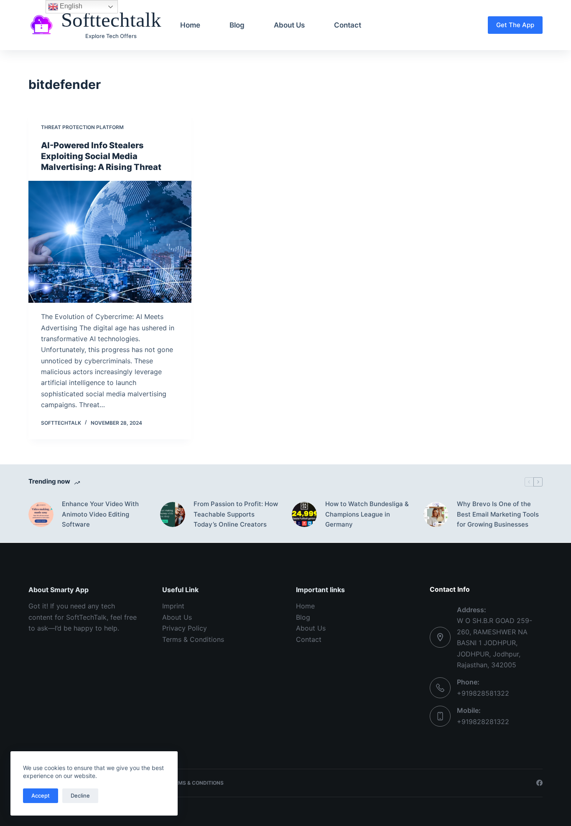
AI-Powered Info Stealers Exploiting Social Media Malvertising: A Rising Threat (101, 156)
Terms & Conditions (193, 639)
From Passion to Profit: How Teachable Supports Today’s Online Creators (236, 514)
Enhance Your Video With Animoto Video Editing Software (100, 514)
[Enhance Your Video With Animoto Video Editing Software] (41, 514)
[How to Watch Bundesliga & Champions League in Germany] (304, 514)
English (70, 6)
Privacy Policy (184, 628)
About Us (289, 25)
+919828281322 (483, 721)
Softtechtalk (111, 19)
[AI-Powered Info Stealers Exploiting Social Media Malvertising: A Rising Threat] (109, 242)
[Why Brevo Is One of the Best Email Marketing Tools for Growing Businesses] (436, 514)
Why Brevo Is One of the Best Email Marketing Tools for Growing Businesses (498, 514)
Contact (347, 25)
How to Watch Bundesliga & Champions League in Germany (367, 514)
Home (190, 25)
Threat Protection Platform (82, 127)
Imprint (173, 606)
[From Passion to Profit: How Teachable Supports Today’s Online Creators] (172, 514)
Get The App (515, 25)
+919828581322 (483, 693)
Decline (80, 795)
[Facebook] (539, 783)
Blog (237, 25)
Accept (40, 795)
